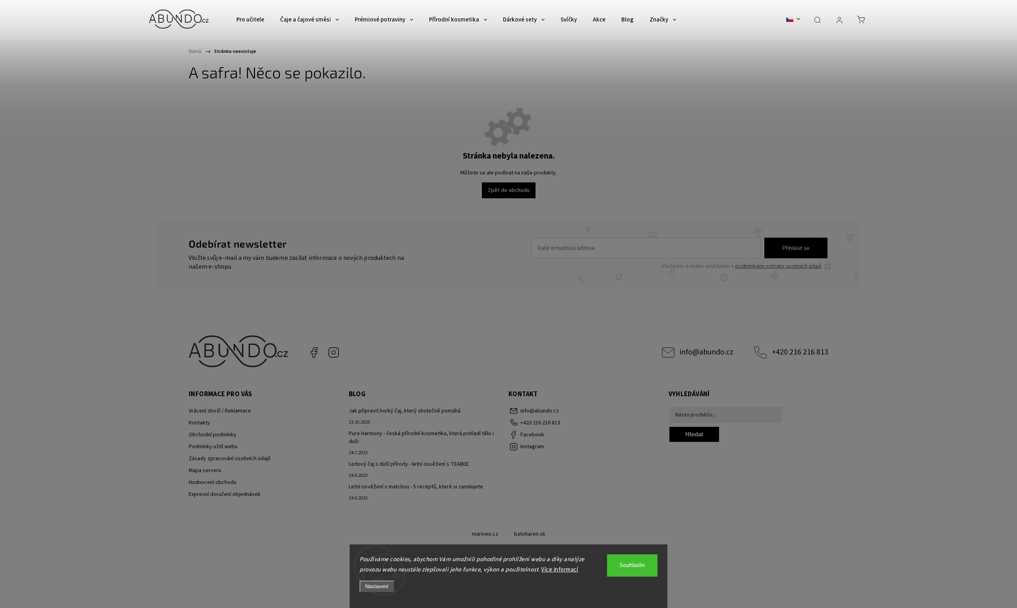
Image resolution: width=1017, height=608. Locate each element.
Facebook (314, 352)
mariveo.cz (485, 534)
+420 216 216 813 (800, 352)
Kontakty (199, 423)
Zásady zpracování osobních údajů (230, 459)
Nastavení (377, 586)
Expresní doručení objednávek (225, 494)
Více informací (559, 569)
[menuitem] (250, 20)
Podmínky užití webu (213, 447)
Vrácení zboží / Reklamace (220, 411)
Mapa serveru (205, 470)
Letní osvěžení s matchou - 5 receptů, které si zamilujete (416, 487)
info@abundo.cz (706, 352)
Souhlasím (632, 565)
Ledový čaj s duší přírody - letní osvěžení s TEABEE (409, 464)
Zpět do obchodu (509, 190)
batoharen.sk (529, 534)
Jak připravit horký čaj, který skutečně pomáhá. (405, 411)
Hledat (694, 434)
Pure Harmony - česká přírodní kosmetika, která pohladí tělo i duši (421, 437)
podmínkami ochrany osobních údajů (778, 266)
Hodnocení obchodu (212, 482)
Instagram (334, 352)
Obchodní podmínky (212, 435)
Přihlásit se (796, 248)
